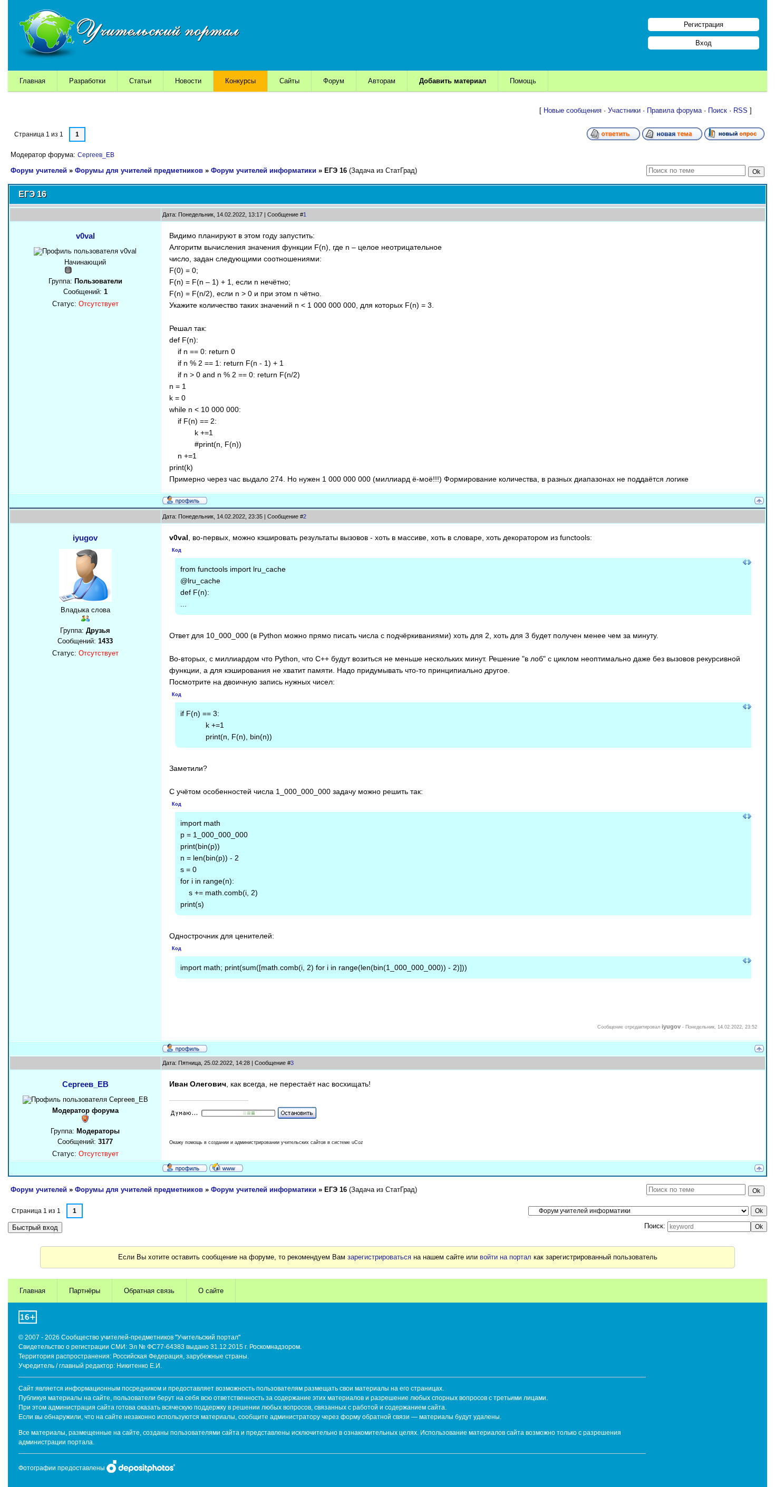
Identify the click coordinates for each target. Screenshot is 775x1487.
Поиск (717, 110)
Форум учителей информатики (263, 170)
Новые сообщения (573, 110)
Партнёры (84, 1291)
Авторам (381, 81)
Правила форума (674, 110)
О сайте (211, 1291)
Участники (624, 110)
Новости (188, 81)
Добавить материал (452, 81)
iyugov (85, 537)
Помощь (523, 81)
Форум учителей (39, 170)
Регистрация (703, 24)
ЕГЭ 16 (335, 170)
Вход (703, 43)
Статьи (140, 81)
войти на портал (505, 1257)
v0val (85, 235)
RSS (740, 110)
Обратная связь (149, 1291)
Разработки (87, 81)
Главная (32, 81)
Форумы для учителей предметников (139, 170)
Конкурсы (240, 81)
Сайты (289, 81)
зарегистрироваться (379, 1257)
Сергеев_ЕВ (96, 155)
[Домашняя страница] (226, 1167)
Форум (333, 81)
